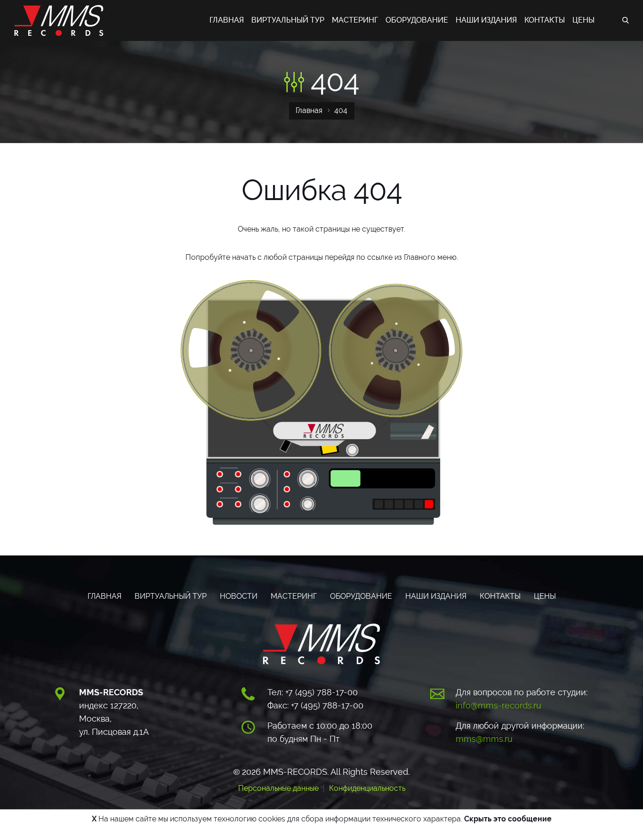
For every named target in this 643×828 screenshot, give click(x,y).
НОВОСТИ (238, 596)
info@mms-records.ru (498, 705)
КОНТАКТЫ (544, 20)
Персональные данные (278, 788)
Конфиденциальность (367, 788)
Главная (309, 110)
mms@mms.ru (484, 739)
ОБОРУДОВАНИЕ (417, 20)
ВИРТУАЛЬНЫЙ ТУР (287, 20)
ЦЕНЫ (583, 20)
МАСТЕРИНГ (355, 20)
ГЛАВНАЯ (226, 20)
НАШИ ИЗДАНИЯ (486, 20)
